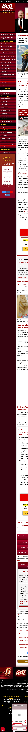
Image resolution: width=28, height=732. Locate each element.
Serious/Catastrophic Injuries (8, 132)
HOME (1, 1)
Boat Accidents (4, 85)
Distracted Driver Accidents (7, 74)
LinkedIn (7, 194)
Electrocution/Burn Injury (7, 144)
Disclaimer (3, 680)
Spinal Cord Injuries (5, 138)
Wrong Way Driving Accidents (8, 77)
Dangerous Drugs (5, 116)
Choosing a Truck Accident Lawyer (7, 53)
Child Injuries (4, 104)
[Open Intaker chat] (14, 731)
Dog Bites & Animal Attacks (7, 141)
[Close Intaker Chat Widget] (27, 702)
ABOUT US (9, 1)
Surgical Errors (4, 107)
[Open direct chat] (25, 702)
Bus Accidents (4, 71)
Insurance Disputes (5, 152)
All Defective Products (6, 121)
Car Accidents (4, 43)
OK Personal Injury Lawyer (7, 34)
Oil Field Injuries (5, 93)
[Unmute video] (19, 715)
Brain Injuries (4, 135)
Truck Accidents (5, 49)
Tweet (4, 192)
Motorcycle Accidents (6, 62)
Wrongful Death (4, 127)
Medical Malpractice (6, 98)
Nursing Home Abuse (6, 110)
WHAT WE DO (18, 1)
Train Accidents (4, 83)
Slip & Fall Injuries (5, 147)
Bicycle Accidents (5, 65)
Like (8, 192)
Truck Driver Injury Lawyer (7, 56)
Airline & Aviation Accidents (7, 80)
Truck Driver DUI (7, 175)
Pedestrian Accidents (6, 68)
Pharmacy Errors (5, 113)
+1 (11, 192)
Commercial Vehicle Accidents (8, 59)
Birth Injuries (4, 101)
